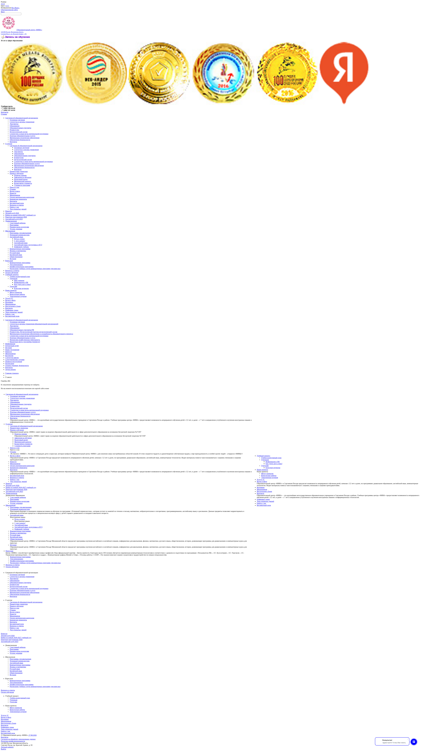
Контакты (4, 112)
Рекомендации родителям (19, 227)
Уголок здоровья (16, 229)
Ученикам (13, 278)
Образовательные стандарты (20, 128)
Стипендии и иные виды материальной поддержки (29, 134)
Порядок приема (20, 175)
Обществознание (16, 257)
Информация (10, 344)
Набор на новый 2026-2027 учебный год (20, 215)
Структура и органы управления (22, 122)
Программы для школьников (20, 233)
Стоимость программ (22, 185)
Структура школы (12, 358)
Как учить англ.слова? (22, 284)
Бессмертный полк (17, 203)
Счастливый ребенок (18, 223)
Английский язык (16, 237)
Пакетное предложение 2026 (16, 217)
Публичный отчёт (12, 346)
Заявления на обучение (22, 177)
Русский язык (15, 253)
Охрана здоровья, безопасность (17, 365)
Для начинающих (16, 265)
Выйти (3, 749)
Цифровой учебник (21, 247)
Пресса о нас (14, 187)
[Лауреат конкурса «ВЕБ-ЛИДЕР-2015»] (96, 104)
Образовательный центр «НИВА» (21, 32)
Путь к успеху (19, 239)
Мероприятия (15, 195)
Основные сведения (17, 120)
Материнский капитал (22, 181)
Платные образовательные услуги (22, 136)
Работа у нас (14, 207)
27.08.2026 (32, 735)
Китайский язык (16, 255)
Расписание (9, 363)
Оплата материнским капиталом (22, 197)
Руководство (14, 130)
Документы (14, 124)
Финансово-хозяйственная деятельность (25, 340)
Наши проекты (11, 290)
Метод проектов (16, 292)
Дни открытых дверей (18, 209)
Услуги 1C (9, 298)
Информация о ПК (21, 282)
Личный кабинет (7, 747)
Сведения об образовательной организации (21, 118)
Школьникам (10, 231)
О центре (8, 144)
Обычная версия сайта (9, 10)
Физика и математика (18, 251)
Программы (14, 225)
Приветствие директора (19, 171)
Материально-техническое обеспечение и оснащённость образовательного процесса (41, 334)
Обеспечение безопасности (20, 140)
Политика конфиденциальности (13, 741)
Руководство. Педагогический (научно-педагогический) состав (33, 332)
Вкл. (13, 8)
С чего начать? (19, 241)
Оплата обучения (11, 273)
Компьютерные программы (20, 249)
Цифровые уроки (11, 310)
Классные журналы (21, 288)
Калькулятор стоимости (23, 183)
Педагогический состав (18, 132)
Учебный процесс (12, 274)
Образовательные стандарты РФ (22, 330)
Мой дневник (19, 280)
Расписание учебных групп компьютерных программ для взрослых (35, 269)
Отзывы (4, 114)
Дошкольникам (11, 221)
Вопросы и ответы (17, 205)
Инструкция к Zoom (12, 306)
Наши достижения (12, 350)
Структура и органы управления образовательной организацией (34, 324)
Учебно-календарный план (20, 276)
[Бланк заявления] (16, 39)
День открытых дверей (14, 312)
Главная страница (12, 373)
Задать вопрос (10, 369)
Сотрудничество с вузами (14, 360)
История (13, 259)
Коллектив (9, 356)
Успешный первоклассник (20, 235)
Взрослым (9, 261)
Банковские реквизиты (18, 199)
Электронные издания (18, 296)
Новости (13, 193)
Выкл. (17, 8)
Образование (14, 126)
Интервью (9, 302)
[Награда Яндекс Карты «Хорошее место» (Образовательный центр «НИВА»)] (344, 104)
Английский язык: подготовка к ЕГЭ (28, 245)
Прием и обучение (17, 173)
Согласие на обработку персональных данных (18, 739)
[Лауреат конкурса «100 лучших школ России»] (32, 104)
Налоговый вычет (21, 179)
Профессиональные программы (21, 267)
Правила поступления (13, 362)
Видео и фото (15, 191)
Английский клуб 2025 (14, 219)
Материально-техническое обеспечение (24, 138)
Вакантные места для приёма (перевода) (25, 342)
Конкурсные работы (17, 294)
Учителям (13, 286)
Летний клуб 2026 (12, 213)
